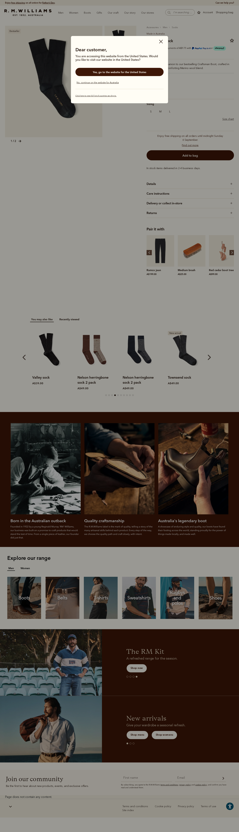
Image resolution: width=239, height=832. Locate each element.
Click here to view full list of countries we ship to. (96, 96)
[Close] (161, 42)
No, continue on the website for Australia (98, 82)
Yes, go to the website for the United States (119, 72)
